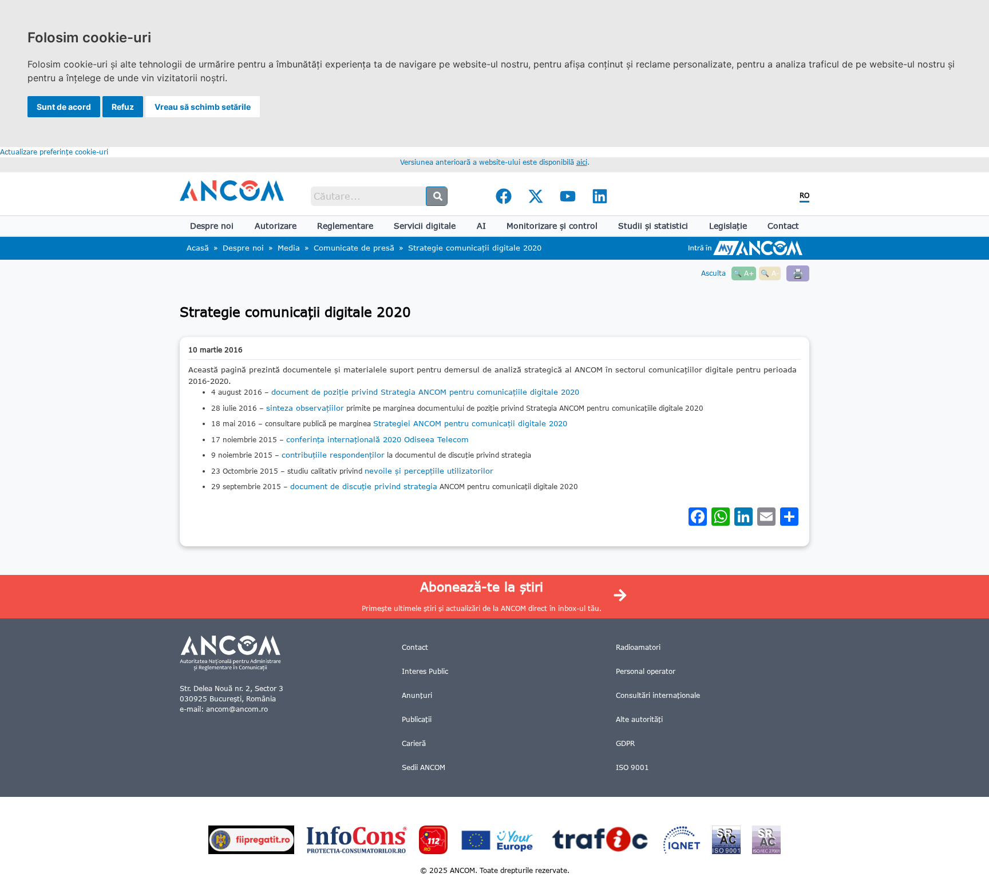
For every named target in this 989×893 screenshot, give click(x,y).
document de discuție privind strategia (363, 486)
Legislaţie (728, 226)
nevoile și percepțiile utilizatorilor (429, 470)
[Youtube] (568, 196)
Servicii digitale (425, 226)
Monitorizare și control (552, 226)
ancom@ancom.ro (237, 709)
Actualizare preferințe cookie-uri (54, 152)
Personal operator (645, 671)
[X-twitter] (536, 196)
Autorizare (275, 226)
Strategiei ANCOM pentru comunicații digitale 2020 (470, 423)
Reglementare (345, 226)
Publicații (417, 719)
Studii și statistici (653, 226)
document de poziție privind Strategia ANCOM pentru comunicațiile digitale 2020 (425, 391)
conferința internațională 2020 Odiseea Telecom (377, 439)
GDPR (625, 743)
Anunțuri (417, 695)
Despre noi (212, 226)
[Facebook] (504, 196)
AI (481, 226)
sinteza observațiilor (305, 407)
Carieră (414, 743)
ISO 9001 (632, 767)
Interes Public (425, 671)
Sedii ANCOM (423, 767)
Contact (783, 226)
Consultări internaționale (658, 695)
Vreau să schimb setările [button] (203, 107)
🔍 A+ (743, 273)
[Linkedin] (600, 196)
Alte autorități (639, 719)
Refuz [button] (123, 107)
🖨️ (798, 273)
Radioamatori (638, 647)
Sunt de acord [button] (64, 107)
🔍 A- (770, 273)
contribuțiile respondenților (333, 454)
